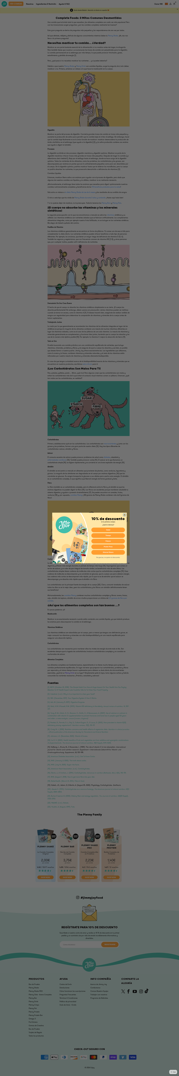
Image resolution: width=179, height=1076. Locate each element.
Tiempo (108, 535)
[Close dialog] (124, 514)
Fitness (108, 541)
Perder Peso (108, 546)
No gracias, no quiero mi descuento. (108, 557)
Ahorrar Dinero (108, 552)
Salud (108, 530)
